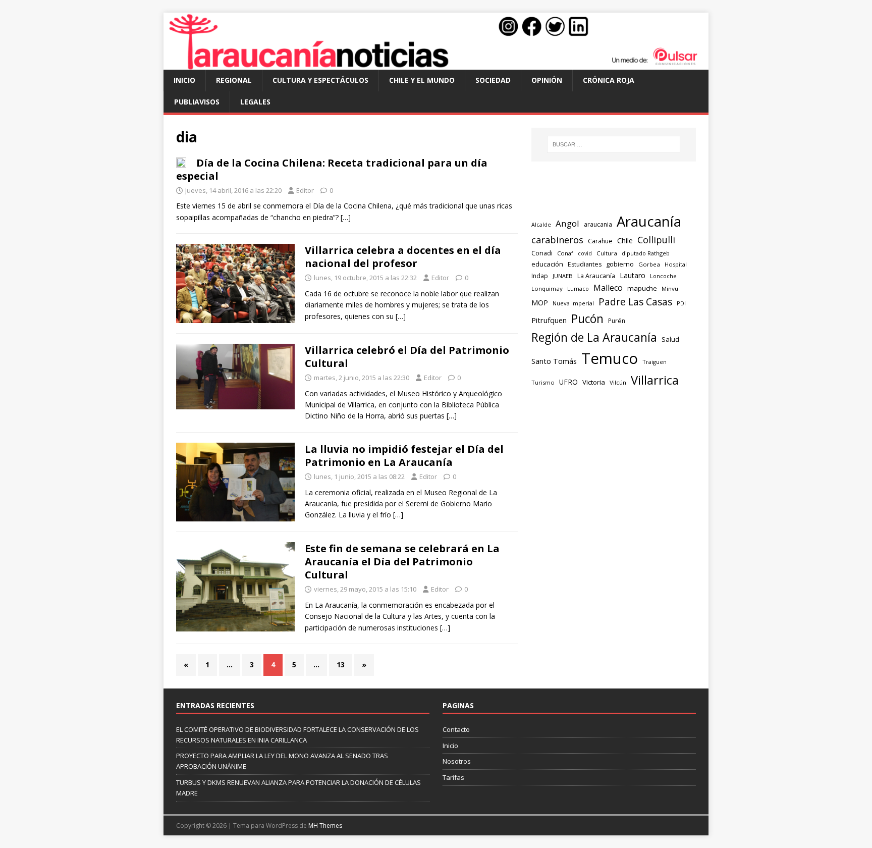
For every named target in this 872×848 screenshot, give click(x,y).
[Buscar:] (613, 144)
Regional (234, 80)
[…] (346, 217)
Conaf (565, 253)
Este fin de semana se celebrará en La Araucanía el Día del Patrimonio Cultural (402, 561)
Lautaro (632, 275)
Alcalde (541, 224)
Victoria (593, 382)
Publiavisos (197, 102)
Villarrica (655, 380)
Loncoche (663, 276)
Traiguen (654, 361)
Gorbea (649, 264)
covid (585, 253)
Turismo (543, 382)
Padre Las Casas (635, 301)
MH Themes (325, 825)
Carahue (600, 241)
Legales (255, 102)
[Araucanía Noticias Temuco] (436, 64)
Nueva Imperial (573, 303)
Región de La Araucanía (594, 337)
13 (341, 664)
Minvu (670, 288)
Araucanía (649, 221)
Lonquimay (547, 288)
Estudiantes (585, 264)
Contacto (456, 729)
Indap (539, 276)
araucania (598, 224)
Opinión (546, 80)
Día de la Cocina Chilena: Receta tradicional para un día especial (331, 169)
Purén (616, 320)
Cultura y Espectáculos (320, 80)
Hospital (676, 264)
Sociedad (493, 80)
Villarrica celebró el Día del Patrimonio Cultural (407, 356)
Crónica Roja (608, 80)
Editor (305, 190)
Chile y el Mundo (422, 80)
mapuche (642, 288)
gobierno (620, 264)
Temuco (609, 358)
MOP (539, 302)
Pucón (587, 319)
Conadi (542, 252)
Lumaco (578, 288)
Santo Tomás (554, 361)
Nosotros (457, 761)
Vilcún (618, 382)
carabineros (557, 240)
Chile (625, 240)
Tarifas (453, 777)
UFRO (568, 382)
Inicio (184, 80)
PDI (681, 303)
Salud (670, 339)
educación (547, 264)
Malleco (608, 287)
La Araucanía (596, 276)
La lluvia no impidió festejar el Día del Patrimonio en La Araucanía (404, 455)
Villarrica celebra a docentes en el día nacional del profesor (403, 256)
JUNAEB (563, 276)
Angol (567, 223)
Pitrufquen (549, 320)
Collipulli (656, 240)
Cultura (606, 253)
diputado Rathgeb (646, 253)
